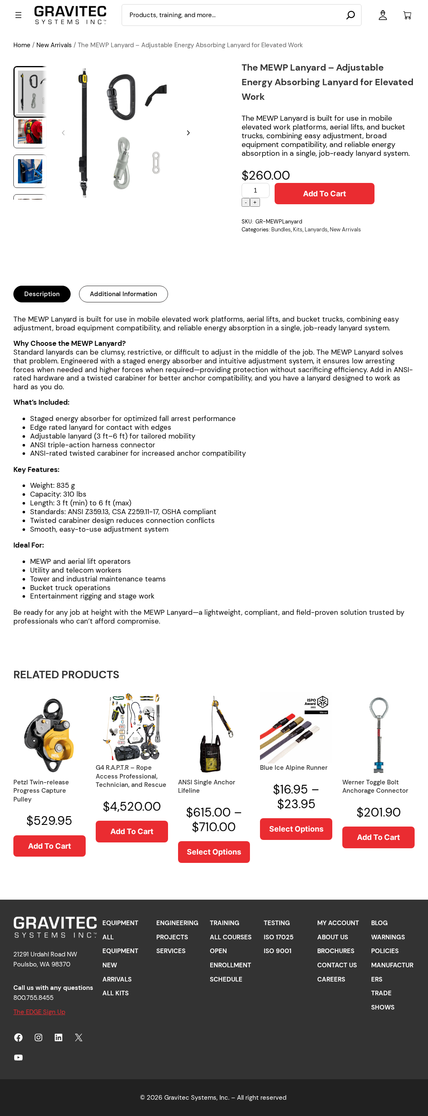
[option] (30, 131)
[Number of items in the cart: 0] (407, 15)
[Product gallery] (126, 132)
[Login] (382, 15)
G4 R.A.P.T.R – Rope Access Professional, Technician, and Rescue (131, 776)
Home (22, 45)
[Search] (350, 15)
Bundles (281, 229)
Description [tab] (42, 294)
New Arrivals (54, 45)
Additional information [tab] (123, 294)
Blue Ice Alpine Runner (294, 767)
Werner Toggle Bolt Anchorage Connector (375, 786)
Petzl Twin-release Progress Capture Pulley (41, 791)
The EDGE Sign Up (39, 1012)
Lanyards (316, 229)
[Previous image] (63, 132)
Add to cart (324, 193)
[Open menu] (18, 15)
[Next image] (188, 132)
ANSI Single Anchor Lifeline (206, 786)
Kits (298, 229)
